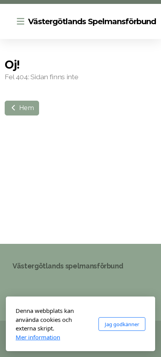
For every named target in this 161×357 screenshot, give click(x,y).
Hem (26, 108)
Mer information (38, 337)
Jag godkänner (122, 324)
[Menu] (20, 21)
